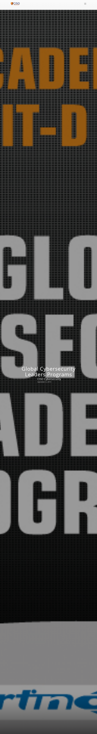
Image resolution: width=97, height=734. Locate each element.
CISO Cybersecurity (49, 379)
